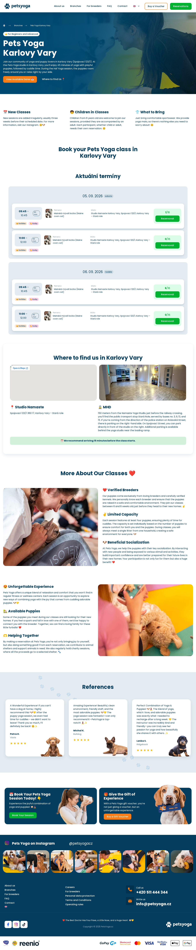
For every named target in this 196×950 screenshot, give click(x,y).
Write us (140, 899)
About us (59, 6)
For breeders (94, 6)
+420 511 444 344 (152, 892)
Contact (122, 6)
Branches (75, 6)
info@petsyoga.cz (153, 903)
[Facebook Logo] (8, 924)
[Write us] (130, 901)
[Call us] (130, 889)
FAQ (109, 6)
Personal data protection (80, 895)
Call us (139, 887)
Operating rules (74, 904)
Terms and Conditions (78, 900)
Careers (70, 887)
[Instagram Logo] (16, 924)
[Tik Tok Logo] (24, 924)
